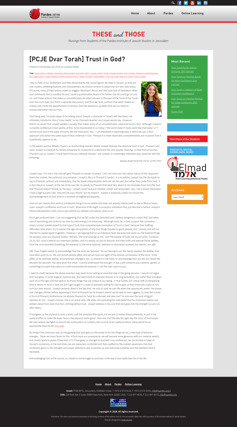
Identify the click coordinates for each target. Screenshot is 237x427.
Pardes (168, 13)
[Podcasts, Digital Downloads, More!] (187, 167)
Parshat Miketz (99, 76)
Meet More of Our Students (185, 138)
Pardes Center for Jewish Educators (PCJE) (61, 76)
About (151, 13)
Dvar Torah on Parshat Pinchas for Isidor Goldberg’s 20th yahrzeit (187, 102)
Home (135, 13)
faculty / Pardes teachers (113, 73)
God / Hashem (129, 73)
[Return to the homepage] (44, 13)
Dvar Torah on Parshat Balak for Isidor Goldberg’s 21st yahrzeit (186, 80)
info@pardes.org (168, 394)
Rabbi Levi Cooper (126, 76)
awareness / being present (64, 73)
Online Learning (192, 13)
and (118, 34)
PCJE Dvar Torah (111, 76)
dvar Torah (80, 73)
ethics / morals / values (94, 73)
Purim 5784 (177, 111)
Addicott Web (126, 420)
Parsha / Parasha (85, 76)
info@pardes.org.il (161, 390)
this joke (59, 325)
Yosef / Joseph (140, 76)
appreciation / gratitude (44, 73)
